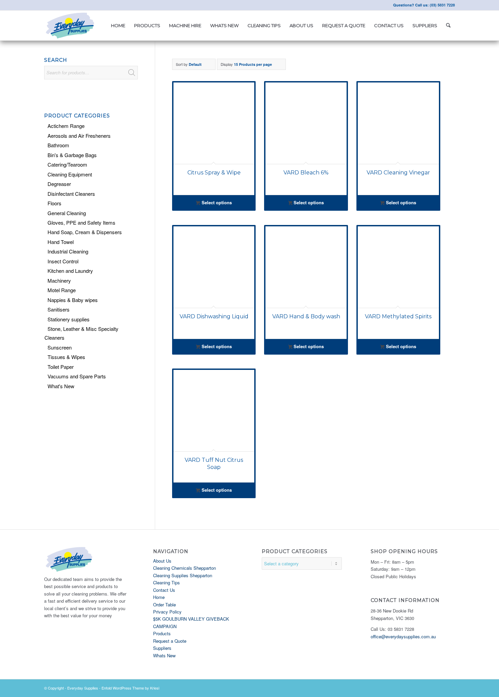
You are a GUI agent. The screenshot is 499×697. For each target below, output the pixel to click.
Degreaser (59, 183)
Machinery (59, 280)
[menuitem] (118, 25)
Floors (54, 203)
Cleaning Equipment (70, 174)
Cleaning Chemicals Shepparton (184, 568)
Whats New (164, 655)
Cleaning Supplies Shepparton (182, 575)
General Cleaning (67, 212)
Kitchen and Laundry (70, 270)
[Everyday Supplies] (70, 25)
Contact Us (164, 590)
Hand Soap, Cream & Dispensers (85, 232)
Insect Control (63, 261)
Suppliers (162, 648)
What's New (61, 386)
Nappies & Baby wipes (73, 299)
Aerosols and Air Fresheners (79, 135)
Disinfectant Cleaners (71, 193)
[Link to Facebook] (46, 5)
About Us (162, 561)
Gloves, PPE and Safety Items (81, 222)
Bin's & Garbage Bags (72, 154)
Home (159, 597)
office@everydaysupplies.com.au (403, 636)
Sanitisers (59, 309)
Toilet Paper (61, 366)
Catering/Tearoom (67, 164)
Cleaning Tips (166, 582)
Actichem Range (66, 125)
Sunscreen (60, 347)
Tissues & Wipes (66, 356)
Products (162, 633)
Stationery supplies (69, 319)
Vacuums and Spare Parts (77, 376)
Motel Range (62, 290)
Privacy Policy (167, 611)
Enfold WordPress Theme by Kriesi (130, 688)
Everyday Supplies (82, 688)
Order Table (164, 604)
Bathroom (58, 145)
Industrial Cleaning (68, 251)
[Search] (448, 25)
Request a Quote (169, 641)
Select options (216, 202)
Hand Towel (61, 241)
